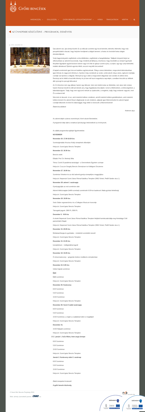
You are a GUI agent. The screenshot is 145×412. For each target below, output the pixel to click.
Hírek (100, 20)
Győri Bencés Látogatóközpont (77, 20)
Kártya (125, 20)
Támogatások (112, 20)
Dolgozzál (52, 20)
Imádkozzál (35, 20)
